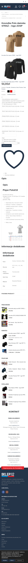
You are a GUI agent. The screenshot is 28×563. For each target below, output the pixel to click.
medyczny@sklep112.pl (15, 464)
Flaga (3, 138)
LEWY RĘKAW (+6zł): (10, 126)
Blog (3, 544)
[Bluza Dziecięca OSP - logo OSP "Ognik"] (4, 344)
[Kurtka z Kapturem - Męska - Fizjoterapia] (4, 370)
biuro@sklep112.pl (16, 441)
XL (11, 94)
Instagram (7, 492)
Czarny (8, 91)
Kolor (3, 91)
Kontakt (3, 546)
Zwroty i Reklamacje (6, 527)
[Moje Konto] (16, 7)
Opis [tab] (6, 173)
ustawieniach (4, 557)
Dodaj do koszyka (7, 145)
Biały (14, 91)
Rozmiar (4, 94)
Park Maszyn (4, 541)
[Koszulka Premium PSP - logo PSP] (4, 377)
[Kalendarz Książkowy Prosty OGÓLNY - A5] (4, 403)
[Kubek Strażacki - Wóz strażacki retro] (4, 363)
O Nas (3, 539)
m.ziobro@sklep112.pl (15, 452)
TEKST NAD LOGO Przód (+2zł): (13, 111)
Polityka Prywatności (6, 530)
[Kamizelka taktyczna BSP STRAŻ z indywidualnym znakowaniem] (4, 310)
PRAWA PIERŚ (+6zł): (10, 116)
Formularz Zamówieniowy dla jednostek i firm (11, 537)
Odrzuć (11, 560)
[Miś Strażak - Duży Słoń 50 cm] (4, 324)
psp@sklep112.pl (15, 425)
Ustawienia (19, 560)
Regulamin (4, 528)
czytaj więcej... (5, 487)
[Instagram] (25, 1)
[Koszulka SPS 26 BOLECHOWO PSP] (4, 317)
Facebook (3, 492)
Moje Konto (4, 521)
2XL (13, 94)
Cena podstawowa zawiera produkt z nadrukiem (13, 101)
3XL (15, 94)
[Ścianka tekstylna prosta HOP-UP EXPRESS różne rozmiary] (4, 351)
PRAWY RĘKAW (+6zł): (11, 121)
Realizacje (4, 543)
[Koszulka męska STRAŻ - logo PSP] (4, 336)
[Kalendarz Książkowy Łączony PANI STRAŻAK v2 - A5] (4, 396)
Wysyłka (3, 525)
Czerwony (11, 91)
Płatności (4, 523)
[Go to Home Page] (2, 12)
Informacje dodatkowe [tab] (10, 175)
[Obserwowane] (19, 7)
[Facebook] (23, 1)
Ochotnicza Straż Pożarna (17, 87)
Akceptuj (5, 560)
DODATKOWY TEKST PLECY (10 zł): (12, 132)
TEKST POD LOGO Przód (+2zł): (13, 106)
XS (8, 94)
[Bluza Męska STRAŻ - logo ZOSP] (4, 389)
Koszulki (8, 87)
